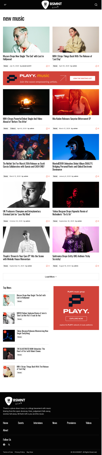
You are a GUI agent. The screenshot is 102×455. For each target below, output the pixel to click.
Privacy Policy (20, 452)
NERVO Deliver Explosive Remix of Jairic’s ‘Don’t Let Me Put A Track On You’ (32, 314)
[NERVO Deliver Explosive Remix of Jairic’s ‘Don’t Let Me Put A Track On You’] (9, 318)
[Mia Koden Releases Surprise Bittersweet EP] (75, 102)
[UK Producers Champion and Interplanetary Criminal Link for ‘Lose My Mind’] (26, 195)
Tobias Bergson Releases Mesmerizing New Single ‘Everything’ (32, 332)
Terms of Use (8, 452)
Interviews (38, 423)
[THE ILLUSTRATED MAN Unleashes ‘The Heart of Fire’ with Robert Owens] (9, 353)
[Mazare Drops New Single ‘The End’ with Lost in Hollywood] (26, 40)
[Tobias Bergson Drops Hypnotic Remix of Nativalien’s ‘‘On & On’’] (75, 195)
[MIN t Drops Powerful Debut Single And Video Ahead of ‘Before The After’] (26, 102)
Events (21, 423)
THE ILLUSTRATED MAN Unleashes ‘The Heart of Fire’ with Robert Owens (31, 350)
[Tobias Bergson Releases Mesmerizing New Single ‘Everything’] (9, 336)
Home (5, 423)
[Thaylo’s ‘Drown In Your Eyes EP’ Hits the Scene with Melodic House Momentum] (26, 239)
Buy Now (30, 452)
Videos (13, 128)
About (5, 430)
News (6, 66)
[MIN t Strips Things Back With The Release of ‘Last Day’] (75, 40)
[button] (5, 5)
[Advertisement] (51, 78)
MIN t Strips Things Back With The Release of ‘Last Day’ (33, 367)
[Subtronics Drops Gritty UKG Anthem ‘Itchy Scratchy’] (75, 239)
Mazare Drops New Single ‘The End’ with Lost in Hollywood (31, 296)
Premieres (71, 423)
